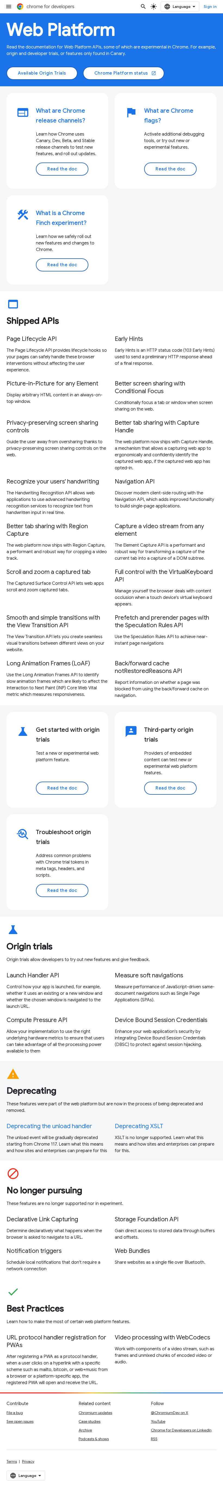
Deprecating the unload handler (49, 1126)
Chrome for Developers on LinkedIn (181, 1430)
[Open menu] (8, 6)
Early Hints (129, 338)
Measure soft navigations (149, 975)
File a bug (15, 1412)
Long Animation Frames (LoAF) (48, 663)
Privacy (28, 1461)
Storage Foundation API (147, 1219)
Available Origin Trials (42, 73)
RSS (154, 1438)
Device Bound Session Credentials (161, 1020)
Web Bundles (132, 1251)
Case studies (89, 1421)
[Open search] (143, 6)
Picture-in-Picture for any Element (52, 383)
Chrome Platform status (125, 73)
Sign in (210, 6)
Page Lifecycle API (32, 338)
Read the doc (62, 169)
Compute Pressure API (37, 1020)
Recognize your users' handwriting (53, 481)
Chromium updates (95, 1412)
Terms (12, 1461)
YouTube (158, 1421)
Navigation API (135, 481)
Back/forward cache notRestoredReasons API (148, 667)
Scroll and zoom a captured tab (49, 572)
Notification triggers (34, 1251)
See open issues (20, 1421)
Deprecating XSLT (139, 1126)
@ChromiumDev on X (169, 1412)
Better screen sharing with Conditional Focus (150, 387)
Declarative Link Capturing (42, 1219)
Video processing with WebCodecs (162, 1337)
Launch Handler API (33, 975)
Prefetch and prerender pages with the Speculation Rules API (162, 621)
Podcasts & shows (94, 1438)
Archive (85, 1430)
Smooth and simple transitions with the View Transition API (53, 621)
